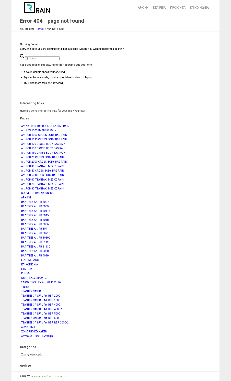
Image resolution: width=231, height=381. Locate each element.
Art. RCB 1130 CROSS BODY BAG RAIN (44, 139)
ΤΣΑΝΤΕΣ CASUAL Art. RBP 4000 (40, 304)
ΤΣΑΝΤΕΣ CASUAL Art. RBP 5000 (40, 313)
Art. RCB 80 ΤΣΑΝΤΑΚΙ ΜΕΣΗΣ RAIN (42, 188)
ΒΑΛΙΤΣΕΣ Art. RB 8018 (35, 219)
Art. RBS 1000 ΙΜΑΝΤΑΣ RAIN (38, 130)
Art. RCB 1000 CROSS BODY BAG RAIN (44, 135)
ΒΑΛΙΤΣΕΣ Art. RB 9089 (35, 255)
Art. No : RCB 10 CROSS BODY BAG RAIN (45, 126)
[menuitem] (143, 7)
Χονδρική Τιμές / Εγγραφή (37, 336)
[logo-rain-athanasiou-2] (37, 7)
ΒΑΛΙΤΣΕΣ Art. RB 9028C (35, 251)
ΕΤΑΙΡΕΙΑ (26, 269)
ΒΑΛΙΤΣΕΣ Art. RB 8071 (35, 228)
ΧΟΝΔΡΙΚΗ (28, 327)
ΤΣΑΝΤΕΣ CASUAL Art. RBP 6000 (40, 318)
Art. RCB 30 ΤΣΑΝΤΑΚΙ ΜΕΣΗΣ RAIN (42, 166)
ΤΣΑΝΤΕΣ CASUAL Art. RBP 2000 (40, 295)
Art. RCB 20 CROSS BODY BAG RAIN (42, 157)
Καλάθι (25, 273)
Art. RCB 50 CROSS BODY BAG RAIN (42, 175)
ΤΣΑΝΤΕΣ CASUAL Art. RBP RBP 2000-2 (45, 322)
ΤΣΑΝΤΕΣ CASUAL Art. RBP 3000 (40, 300)
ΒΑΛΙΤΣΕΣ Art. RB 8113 (35, 242)
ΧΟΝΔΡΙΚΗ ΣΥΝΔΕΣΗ (34, 331)
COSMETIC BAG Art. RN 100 (37, 193)
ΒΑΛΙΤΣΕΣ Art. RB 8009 (35, 206)
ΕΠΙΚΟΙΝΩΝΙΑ (29, 264)
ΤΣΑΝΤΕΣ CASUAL (32, 291)
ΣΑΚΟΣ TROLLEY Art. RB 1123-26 (41, 282)
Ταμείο (25, 286)
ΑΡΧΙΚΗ (26, 197)
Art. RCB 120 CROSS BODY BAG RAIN (43, 143)
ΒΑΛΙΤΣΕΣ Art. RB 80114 (35, 210)
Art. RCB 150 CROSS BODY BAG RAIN (43, 152)
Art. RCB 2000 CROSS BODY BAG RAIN (44, 161)
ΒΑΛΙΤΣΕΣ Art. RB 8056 (35, 224)
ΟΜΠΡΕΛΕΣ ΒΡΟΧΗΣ (34, 277)
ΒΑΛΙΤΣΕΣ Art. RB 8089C (35, 237)
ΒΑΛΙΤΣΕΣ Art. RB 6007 (35, 202)
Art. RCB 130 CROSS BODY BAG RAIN (43, 148)
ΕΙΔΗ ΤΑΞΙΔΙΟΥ (30, 260)
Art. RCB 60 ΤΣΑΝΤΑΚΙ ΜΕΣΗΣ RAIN (42, 179)
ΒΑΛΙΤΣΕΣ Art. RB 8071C (35, 233)
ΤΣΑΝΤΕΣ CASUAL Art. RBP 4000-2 (42, 309)
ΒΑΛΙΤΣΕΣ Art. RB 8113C (35, 246)
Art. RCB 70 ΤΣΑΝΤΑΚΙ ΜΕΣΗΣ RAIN (42, 184)
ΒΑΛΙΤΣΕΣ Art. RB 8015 (35, 215)
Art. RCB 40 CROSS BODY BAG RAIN (42, 170)
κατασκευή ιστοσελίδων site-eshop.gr (48, 376)
